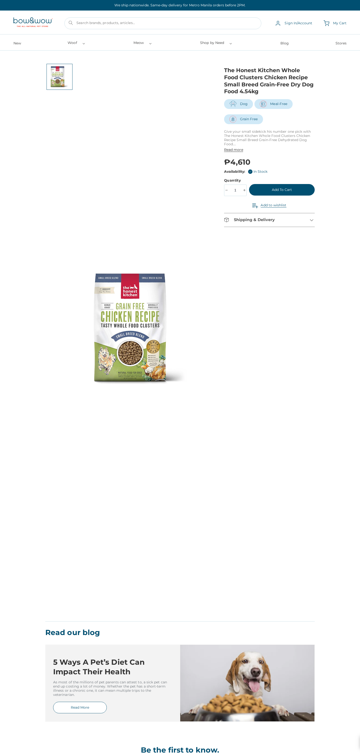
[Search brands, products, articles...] (70, 22)
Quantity (233, 180)
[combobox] (162, 23)
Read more (233, 149)
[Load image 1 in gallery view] (59, 77)
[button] (76, 44)
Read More (80, 707)
